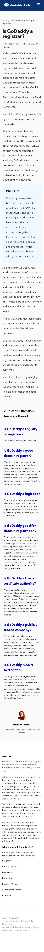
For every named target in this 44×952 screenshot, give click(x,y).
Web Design (33, 927)
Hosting (5, 21)
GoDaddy (15, 21)
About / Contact (10, 918)
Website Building (10, 927)
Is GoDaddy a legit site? (22, 494)
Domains (26, 930)
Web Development (11, 930)
